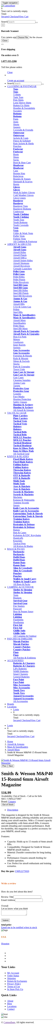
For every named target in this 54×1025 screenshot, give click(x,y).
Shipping (11, 978)
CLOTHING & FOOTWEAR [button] (21, 86)
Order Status (13, 975)
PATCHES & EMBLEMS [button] (19, 638)
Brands (10, 704)
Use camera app (8, 37)
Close (4, 40)
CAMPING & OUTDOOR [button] (20, 587)
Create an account (15, 80)
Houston (5, 943)
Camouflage (9, 1022)
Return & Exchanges (17, 981)
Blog (9, 1003)
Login (16, 709)
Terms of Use (13, 986)
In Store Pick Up (15, 989)
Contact (11, 1009)
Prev (4, 766)
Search (4, 21)
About (10, 1001)
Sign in (10, 75)
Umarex (12, 801)
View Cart (23, 16)
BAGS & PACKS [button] (16, 549)
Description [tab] (12, 810)
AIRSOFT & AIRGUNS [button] (19, 244)
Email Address (8, 900)
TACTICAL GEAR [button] (16, 413)
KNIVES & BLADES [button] (18, 456)
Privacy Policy (14, 984)
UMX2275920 (22, 871)
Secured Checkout (10, 16)
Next (11, 766)
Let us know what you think (14, 908)
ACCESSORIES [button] (15, 660)
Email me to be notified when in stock (19, 927)
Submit (5, 920)
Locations (11, 706)
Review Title (7, 897)
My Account (13, 973)
